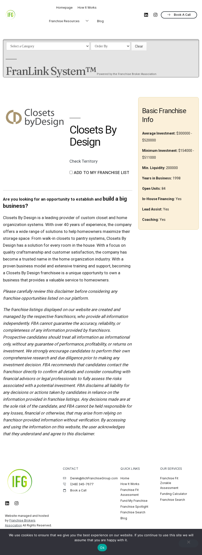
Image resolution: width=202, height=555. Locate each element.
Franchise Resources (64, 21)
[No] (188, 543)
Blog (100, 21)
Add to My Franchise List (102, 172)
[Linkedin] (146, 15)
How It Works (87, 7)
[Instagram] (155, 15)
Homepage (64, 7)
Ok (102, 548)
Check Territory (83, 161)
